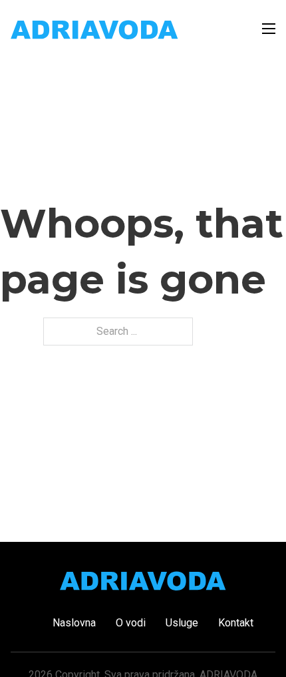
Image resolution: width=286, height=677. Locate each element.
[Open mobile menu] (268, 28)
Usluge (182, 622)
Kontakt (235, 622)
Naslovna (74, 622)
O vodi (131, 622)
